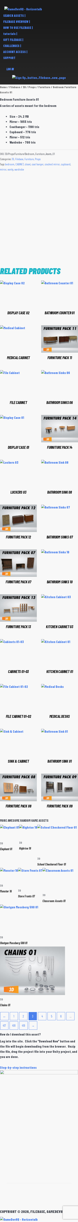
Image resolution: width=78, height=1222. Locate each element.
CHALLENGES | (12, 46)
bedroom (9, 164)
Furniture (44, 87)
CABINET (19, 164)
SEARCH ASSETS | (14, 15)
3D (24, 87)
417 (4, 1025)
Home (3, 87)
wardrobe (19, 169)
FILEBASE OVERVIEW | (16, 21)
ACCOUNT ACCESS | (15, 52)
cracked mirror (52, 164)
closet (28, 164)
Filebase (14, 87)
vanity (10, 169)
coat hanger (38, 164)
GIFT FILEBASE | (13, 40)
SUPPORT (9, 58)
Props (32, 87)
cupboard (65, 164)
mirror (3, 169)
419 (23, 1025)
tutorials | (10, 34)
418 (14, 1025)
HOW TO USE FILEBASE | (18, 28)
